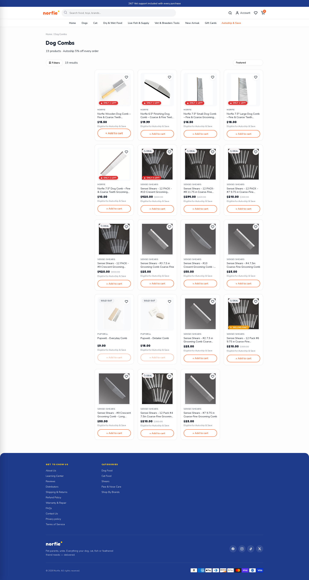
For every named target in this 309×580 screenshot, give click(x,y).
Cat (95, 23)
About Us (51, 470)
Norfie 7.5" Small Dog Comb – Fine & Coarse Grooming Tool (200, 115)
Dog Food (107, 470)
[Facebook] (233, 548)
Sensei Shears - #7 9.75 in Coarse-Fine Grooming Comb (200, 414)
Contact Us (52, 513)
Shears (105, 481)
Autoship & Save (231, 23)
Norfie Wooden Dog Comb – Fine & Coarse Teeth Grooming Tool (114, 115)
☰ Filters (54, 63)
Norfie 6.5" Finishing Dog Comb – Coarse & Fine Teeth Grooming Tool (157, 115)
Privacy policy (53, 519)
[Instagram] (242, 548)
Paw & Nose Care (111, 486)
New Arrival (192, 23)
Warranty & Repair (56, 503)
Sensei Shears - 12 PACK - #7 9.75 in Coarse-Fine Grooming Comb (242, 190)
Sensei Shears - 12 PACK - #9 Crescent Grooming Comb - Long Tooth (113, 265)
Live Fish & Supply (138, 23)
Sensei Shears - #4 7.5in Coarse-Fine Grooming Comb (243, 265)
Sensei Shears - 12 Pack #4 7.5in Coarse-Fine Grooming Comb (157, 414)
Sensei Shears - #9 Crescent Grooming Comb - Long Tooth (114, 414)
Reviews (50, 481)
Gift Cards (211, 23)
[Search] (230, 13)
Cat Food (106, 476)
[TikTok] (250, 548)
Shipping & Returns (56, 492)
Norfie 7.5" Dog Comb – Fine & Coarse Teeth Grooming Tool (113, 190)
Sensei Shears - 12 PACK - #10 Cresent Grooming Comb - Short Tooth (156, 190)
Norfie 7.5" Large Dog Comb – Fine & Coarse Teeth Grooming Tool (243, 115)
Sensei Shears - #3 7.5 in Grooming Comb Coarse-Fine (157, 265)
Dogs (85, 23)
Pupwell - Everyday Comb (112, 338)
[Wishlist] (255, 13)
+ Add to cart (114, 133)
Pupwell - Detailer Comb (155, 338)
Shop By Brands (111, 492)
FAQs (49, 508)
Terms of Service (55, 524)
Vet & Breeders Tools (167, 23)
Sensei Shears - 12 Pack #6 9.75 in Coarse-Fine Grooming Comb (243, 339)
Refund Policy (53, 497)
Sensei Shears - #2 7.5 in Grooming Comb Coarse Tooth (198, 339)
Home (72, 23)
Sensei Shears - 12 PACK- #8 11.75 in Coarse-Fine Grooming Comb (199, 190)
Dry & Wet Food (112, 23)
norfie (53, 544)
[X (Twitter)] (259, 548)
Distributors (52, 486)
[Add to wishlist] (126, 77)
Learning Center (55, 476)
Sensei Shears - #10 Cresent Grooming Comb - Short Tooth (199, 265)
